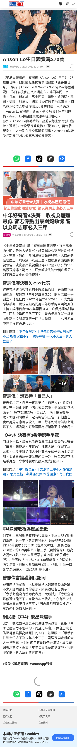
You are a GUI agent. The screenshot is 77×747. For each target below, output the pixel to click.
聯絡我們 (7, 710)
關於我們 (7, 716)
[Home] (16, 4)
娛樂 (5, 67)
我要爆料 (43, 722)
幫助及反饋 (44, 716)
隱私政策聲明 (10, 722)
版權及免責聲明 (46, 710)
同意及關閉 (62, 737)
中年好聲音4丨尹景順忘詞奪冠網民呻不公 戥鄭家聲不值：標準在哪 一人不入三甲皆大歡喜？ (37, 336)
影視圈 (6, 235)
